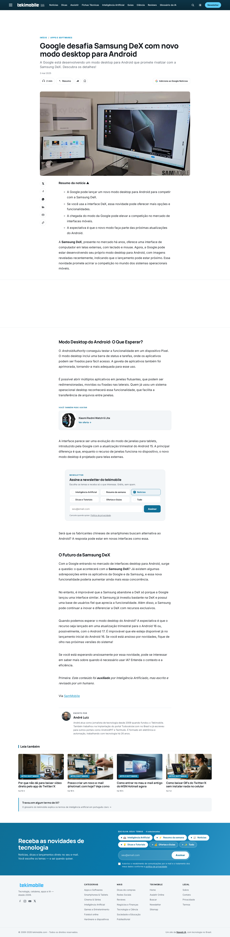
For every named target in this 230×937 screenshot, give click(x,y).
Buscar (153, 899)
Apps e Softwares (61, 37)
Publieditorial (123, 919)
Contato (187, 894)
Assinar (152, 509)
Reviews (152, 5)
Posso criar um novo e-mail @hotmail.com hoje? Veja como (88, 784)
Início (43, 37)
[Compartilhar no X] (43, 183)
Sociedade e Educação (129, 914)
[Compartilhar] (78, 81)
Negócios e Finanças (127, 904)
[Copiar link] (43, 223)
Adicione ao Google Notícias (173, 81)
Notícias (53, 5)
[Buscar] (192, 5)
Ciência (141, 5)
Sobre (186, 890)
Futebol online (91, 914)
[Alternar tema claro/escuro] (200, 5)
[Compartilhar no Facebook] (43, 191)
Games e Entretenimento (96, 909)
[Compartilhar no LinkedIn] (43, 207)
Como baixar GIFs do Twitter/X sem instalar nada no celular (186, 784)
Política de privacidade (101, 515)
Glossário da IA (168, 5)
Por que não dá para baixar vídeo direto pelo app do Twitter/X (39, 784)
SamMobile (72, 696)
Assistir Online (157, 894)
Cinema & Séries (92, 899)
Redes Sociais (124, 894)
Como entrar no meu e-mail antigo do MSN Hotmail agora (139, 784)
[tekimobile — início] (30, 5)
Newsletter (213, 5)
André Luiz (81, 717)
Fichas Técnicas (90, 5)
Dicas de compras (126, 890)
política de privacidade (156, 866)
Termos (186, 904)
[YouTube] (29, 901)
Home (153, 890)
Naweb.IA (181, 932)
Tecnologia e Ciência (127, 909)
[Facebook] (19, 901)
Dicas (64, 5)
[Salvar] (85, 81)
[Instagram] (24, 901)
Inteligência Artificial (113, 5)
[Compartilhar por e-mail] (43, 215)
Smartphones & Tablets (96, 894)
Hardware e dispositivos (96, 919)
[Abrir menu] (11, 5)
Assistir (74, 5)
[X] (34, 901)
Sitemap (154, 909)
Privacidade (189, 899)
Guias (131, 5)
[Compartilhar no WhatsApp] (43, 199)
